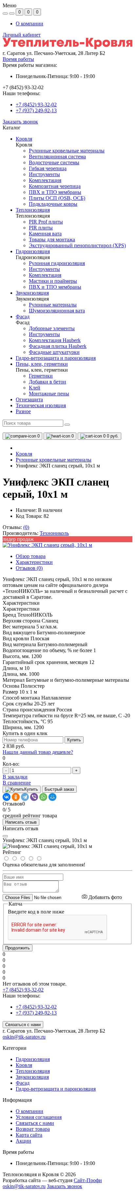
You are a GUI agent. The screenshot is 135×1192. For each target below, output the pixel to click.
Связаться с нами (23, 1024)
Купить (74, 739)
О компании (29, 23)
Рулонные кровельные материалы (53, 460)
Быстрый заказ (59, 789)
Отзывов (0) (29, 568)
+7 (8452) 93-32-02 (36, 104)
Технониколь (54, 533)
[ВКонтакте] (6, 797)
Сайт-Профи (88, 1180)
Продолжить (17, 947)
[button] (67, 53)
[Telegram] (25, 797)
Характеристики (34, 562)
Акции (23, 1141)
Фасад (22, 1083)
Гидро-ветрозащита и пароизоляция (56, 1089)
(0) (26, 527)
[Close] (5, 836)
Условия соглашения (39, 1117)
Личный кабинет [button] (22, 35)
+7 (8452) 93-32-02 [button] (23, 990)
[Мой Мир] (52, 797)
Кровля (24, 454)
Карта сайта (29, 1135)
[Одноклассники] (16, 797)
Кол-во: (11, 764)
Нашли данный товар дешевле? (38, 752)
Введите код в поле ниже (36, 911)
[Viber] (34, 797)
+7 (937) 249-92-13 (36, 110)
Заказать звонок (20, 121)
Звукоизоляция (32, 1077)
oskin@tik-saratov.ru (24, 1037)
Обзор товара (31, 556)
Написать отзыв (21, 822)
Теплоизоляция (33, 1071)
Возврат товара (33, 1129)
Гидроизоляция (33, 1059)
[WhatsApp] (43, 797)
